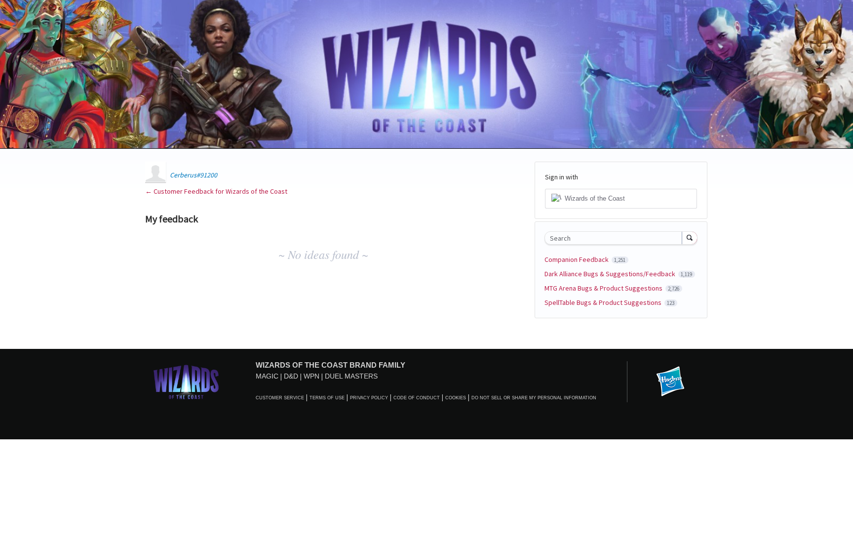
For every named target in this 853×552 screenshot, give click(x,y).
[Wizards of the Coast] (186, 382)
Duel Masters (351, 376)
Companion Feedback (577, 259)
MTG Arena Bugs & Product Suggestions (604, 288)
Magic (267, 376)
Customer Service (280, 397)
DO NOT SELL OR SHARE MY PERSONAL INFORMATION (533, 397)
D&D (291, 376)
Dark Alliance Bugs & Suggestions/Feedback (610, 273)
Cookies (455, 397)
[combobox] (615, 238)
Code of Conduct (416, 397)
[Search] (690, 237)
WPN (311, 376)
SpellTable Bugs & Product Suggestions (603, 302)
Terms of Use (327, 397)
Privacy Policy (369, 397)
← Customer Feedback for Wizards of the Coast (216, 191)
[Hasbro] (670, 382)
